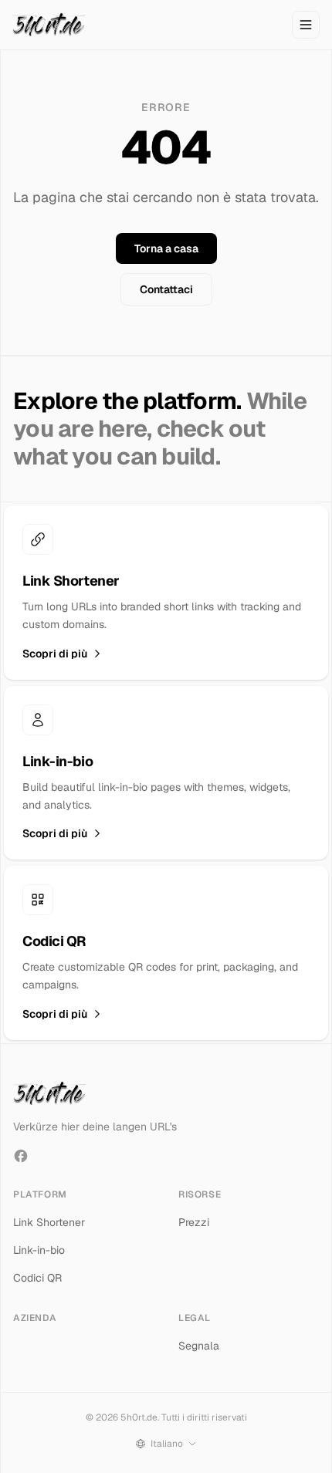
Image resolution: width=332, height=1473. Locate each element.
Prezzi (193, 1222)
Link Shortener (49, 1222)
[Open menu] (306, 25)
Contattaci (166, 289)
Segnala (198, 1346)
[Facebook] (21, 1156)
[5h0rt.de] (48, 24)
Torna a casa (166, 248)
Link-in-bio (39, 1250)
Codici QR (37, 1278)
